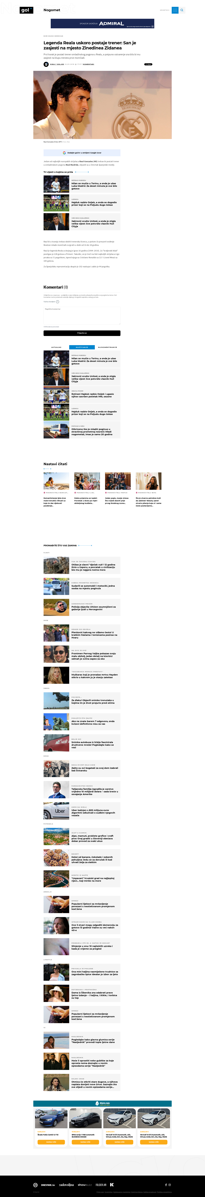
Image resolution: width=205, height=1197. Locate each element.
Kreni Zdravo (111, 1185)
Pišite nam (100, 1192)
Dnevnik (48, 1185)
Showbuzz (85, 1185)
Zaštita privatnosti (149, 1192)
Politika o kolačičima (164, 1192)
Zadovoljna (66, 1185)
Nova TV (35, 1185)
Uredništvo (109, 1192)
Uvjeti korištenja (137, 1192)
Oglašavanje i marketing (121, 1192)
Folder (101, 1185)
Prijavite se (82, 333)
